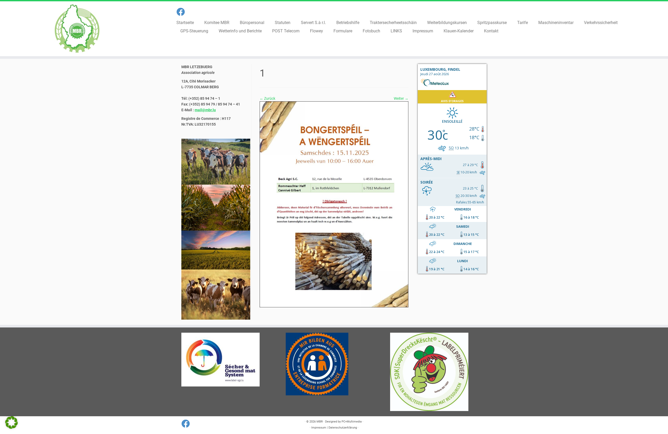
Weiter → (401, 98)
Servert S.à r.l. (313, 22)
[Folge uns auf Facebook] (182, 12)
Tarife (522, 22)
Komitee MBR (216, 22)
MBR (320, 421)
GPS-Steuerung (194, 30)
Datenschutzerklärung (343, 427)
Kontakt (491, 30)
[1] (334, 204)
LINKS (396, 30)
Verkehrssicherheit (601, 22)
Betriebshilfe (347, 22)
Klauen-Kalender (459, 30)
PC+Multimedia (352, 421)
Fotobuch (371, 30)
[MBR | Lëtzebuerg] (77, 29)
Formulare (342, 30)
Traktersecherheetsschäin (393, 22)
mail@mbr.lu (205, 110)
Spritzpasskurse (492, 22)
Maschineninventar (556, 22)
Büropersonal (252, 22)
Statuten (282, 22)
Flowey (316, 30)
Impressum (423, 30)
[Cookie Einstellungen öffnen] (11, 427)
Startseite (185, 22)
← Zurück (267, 98)
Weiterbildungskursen (447, 22)
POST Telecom (286, 30)
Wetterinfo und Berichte (240, 30)
